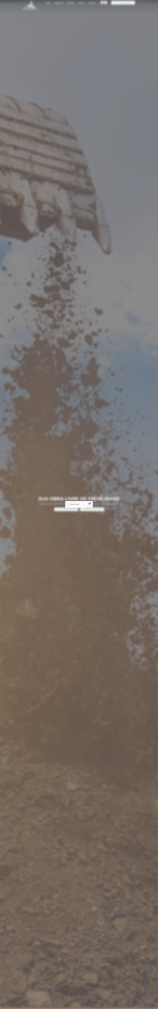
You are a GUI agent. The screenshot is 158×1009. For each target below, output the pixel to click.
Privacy (88, 507)
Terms (91, 507)
